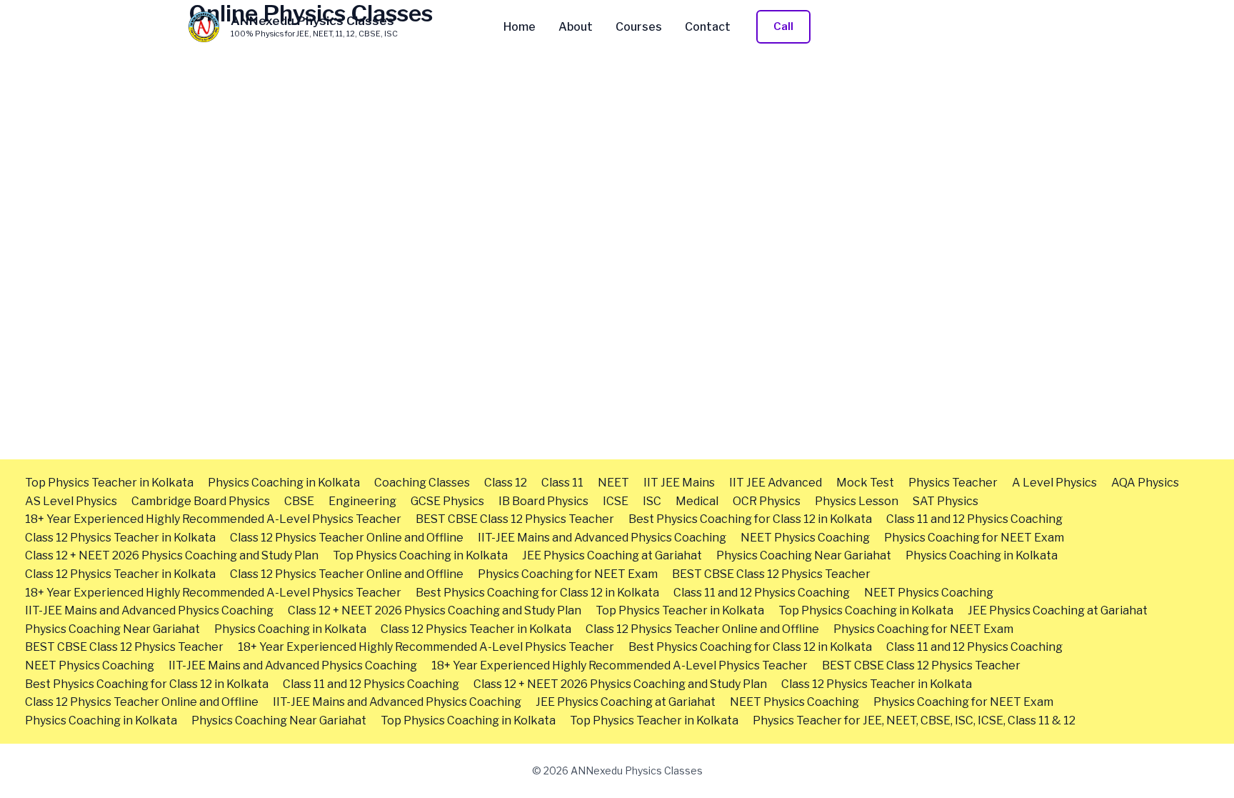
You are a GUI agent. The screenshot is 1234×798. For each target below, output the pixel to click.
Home (519, 27)
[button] (783, 27)
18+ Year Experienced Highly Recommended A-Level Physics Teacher (213, 519)
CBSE (299, 501)
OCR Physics (767, 501)
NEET (613, 482)
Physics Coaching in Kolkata (284, 482)
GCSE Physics (447, 501)
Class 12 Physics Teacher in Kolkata (120, 537)
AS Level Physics (71, 501)
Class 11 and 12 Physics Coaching (974, 519)
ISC (652, 501)
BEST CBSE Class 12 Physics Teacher (515, 519)
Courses (639, 27)
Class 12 (505, 482)
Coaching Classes (422, 482)
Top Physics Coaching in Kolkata (420, 555)
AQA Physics (1145, 482)
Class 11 (562, 482)
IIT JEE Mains (679, 482)
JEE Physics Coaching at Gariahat (612, 555)
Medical (697, 501)
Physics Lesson (856, 501)
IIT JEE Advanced (775, 482)
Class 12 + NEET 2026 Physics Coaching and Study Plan (171, 555)
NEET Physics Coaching (805, 537)
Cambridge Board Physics (200, 501)
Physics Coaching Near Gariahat (803, 555)
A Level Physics (1054, 482)
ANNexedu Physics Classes (312, 21)
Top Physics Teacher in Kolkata (109, 482)
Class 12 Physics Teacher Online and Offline (346, 537)
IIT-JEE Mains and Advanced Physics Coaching (602, 537)
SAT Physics (945, 501)
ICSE (615, 501)
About (575, 27)
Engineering (362, 501)
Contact (708, 27)
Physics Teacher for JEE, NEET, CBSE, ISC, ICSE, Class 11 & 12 (914, 720)
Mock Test (865, 482)
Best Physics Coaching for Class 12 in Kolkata (750, 519)
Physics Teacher (953, 482)
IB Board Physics (543, 501)
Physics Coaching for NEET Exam (974, 537)
